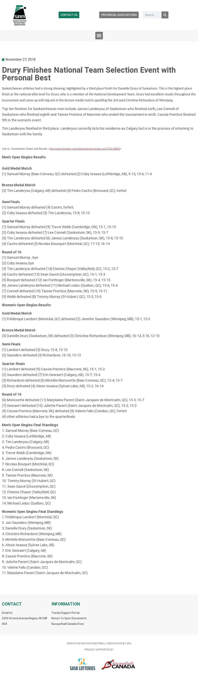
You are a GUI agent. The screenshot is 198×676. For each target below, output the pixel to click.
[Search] (164, 14)
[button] (99, 35)
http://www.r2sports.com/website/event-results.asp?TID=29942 (85, 148)
